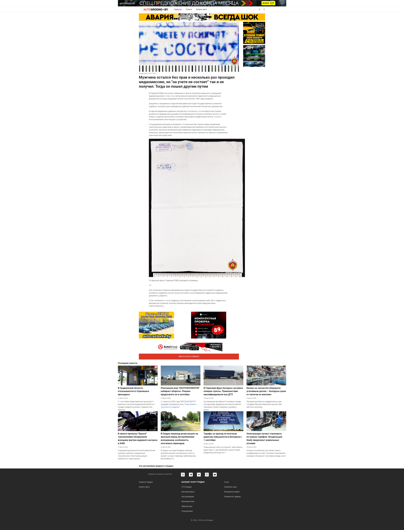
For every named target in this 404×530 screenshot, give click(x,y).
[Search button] (259, 9)
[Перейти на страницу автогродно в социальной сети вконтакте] (199, 474)
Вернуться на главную (189, 357)
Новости (178, 9)
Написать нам (230, 487)
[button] (259, 9)
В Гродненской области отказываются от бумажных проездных (133, 391)
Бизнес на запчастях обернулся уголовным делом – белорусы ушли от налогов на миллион (266, 391)
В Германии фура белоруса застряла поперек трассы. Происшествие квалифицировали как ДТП (223, 391)
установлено (192, 111)
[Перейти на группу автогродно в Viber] (207, 474)
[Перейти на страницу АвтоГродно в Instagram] (183, 474)
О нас (226, 482)
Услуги (189, 9)
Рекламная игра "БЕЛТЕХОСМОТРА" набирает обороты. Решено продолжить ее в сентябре (180, 391)
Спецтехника (187, 511)
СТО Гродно (186, 487)
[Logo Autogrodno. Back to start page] (156, 9)
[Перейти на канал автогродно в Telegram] (191, 474)
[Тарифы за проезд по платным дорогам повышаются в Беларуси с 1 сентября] (223, 421)
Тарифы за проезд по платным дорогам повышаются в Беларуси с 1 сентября (223, 436)
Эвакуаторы (186, 506)
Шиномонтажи (187, 501)
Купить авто (201, 9)
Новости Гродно (146, 482)
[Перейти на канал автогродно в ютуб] (215, 474)
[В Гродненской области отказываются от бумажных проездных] (138, 375)
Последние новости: (128, 363)
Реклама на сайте (231, 492)
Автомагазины (188, 492)
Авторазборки (187, 496)
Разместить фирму (232, 496)
